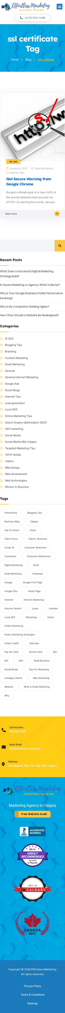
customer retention (35, 547)
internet (9, 599)
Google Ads (12, 383)
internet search (13, 608)
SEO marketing (14, 428)
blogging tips (34, 512)
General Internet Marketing (21, 377)
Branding (10, 351)
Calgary (34, 521)
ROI (6, 660)
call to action (12, 530)
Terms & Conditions (33, 994)
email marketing (13, 573)
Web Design (12, 467)
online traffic (12, 643)
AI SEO (9, 338)
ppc (55, 652)
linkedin (53, 608)
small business (42, 660)
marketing (31, 617)
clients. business (37, 538)
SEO (21, 660)
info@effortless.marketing (24, 748)
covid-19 (9, 547)
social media (11, 669)
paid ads (34, 643)
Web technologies (16, 480)
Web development (16, 474)
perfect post (35, 652)
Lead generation (15, 403)
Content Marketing (16, 358)
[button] (59, 6)
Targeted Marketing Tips (20, 448)
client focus (11, 538)
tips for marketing (39, 669)
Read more (11, 213)
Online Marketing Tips (18, 416)
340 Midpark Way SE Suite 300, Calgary (32, 765)
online (50, 617)
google (8, 582)
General (10, 370)
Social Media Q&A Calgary (21, 441)
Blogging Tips (13, 345)
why (7, 695)
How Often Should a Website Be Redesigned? (29, 315)
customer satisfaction (39, 556)
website (9, 686)
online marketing (14, 625)
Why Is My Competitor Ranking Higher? (24, 306)
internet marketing (34, 599)
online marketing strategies (20, 634)
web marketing (41, 678)
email (36, 565)
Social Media (13, 435)
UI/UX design (13, 454)
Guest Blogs (12, 390)
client (33, 530)
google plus (11, 591)
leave (35, 608)
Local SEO (11, 409)
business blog (12, 521)
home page (34, 591)
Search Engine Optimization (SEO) (26, 422)
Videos (9, 461)
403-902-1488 (17, 731)
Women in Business (17, 486)
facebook (37, 573)
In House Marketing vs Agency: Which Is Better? (30, 285)
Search (60, 245)
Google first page (32, 582)
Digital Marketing (14, 565)
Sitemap (32, 1003)
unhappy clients (13, 678)
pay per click (11, 652)
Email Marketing (15, 364)
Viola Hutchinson (43, 168)
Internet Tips (17, 172)
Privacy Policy (32, 986)
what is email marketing (37, 686)
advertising (11, 512)
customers (10, 556)
